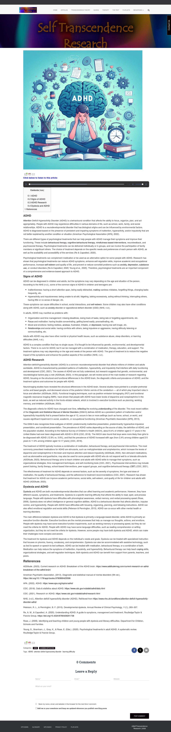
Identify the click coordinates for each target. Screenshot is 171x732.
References (31, 209)
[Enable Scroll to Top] (166, 727)
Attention (27, 220)
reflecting (81, 408)
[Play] (26, 184)
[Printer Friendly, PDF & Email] (29, 174)
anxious (66, 324)
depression (133, 264)
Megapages (137, 10)
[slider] (76, 184)
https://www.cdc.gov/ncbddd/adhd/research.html (78, 593)
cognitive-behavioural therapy (81, 242)
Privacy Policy (61, 727)
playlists (74, 727)
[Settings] (146, 184)
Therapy (105, 10)
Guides (96, 10)
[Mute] (133, 184)
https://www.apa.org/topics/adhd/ (58, 583)
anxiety (123, 264)
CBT (133, 466)
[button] (143, 10)
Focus (31, 321)
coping (140, 549)
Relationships (34, 328)
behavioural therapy (57, 242)
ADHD (32, 195)
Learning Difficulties (47, 648)
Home (55, 10)
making (96, 289)
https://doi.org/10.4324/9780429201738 (56, 615)
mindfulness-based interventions (111, 242)
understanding (104, 408)
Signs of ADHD (36, 198)
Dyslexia (27, 491)
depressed (96, 324)
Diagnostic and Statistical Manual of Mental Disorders (54, 411)
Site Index (47, 727)
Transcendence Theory (80, 10)
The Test (115, 10)
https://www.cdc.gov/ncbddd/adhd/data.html (85, 588)
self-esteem (50, 264)
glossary (36, 727)
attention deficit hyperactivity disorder (47, 651)
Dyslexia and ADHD (39, 205)
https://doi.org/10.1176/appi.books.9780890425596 (46, 578)
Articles (64, 10)
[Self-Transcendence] (28, 10)
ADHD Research (37, 202)
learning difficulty (69, 651)
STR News (24, 727)
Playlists (126, 10)
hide (42, 190)
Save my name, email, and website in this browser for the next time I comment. (68, 704)
